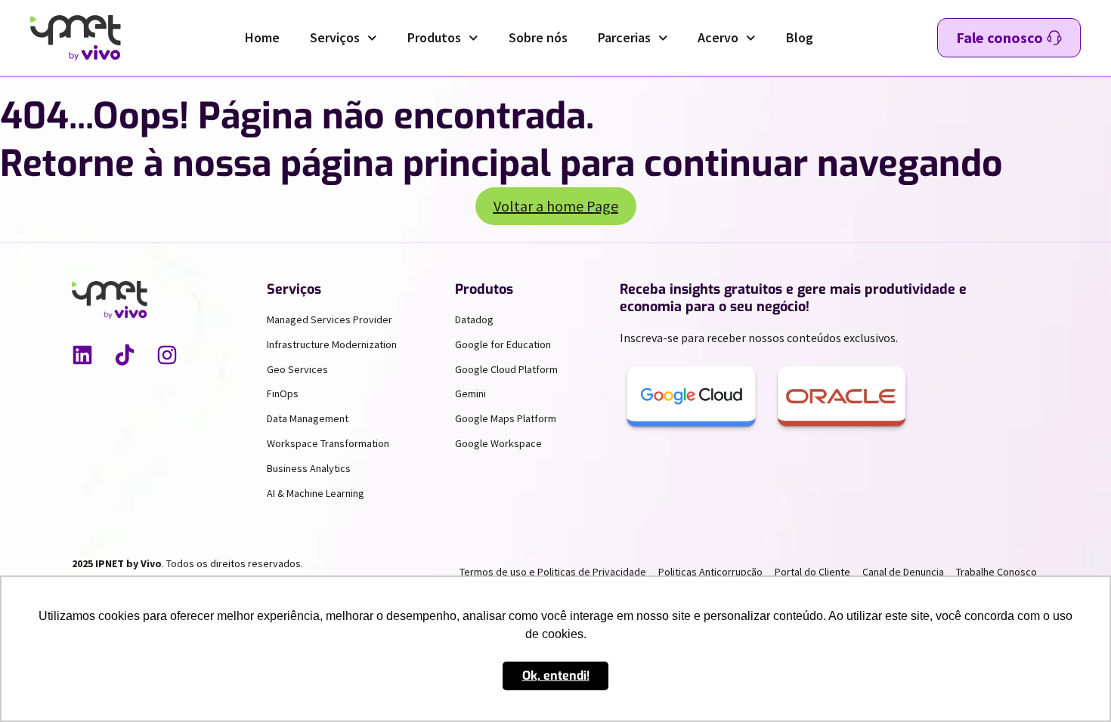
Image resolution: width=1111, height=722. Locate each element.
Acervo (718, 37)
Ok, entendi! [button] (556, 675)
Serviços (335, 37)
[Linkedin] (82, 355)
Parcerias (624, 37)
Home (262, 37)
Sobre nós (538, 37)
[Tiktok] (125, 355)
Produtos (434, 37)
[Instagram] (167, 355)
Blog (799, 37)
